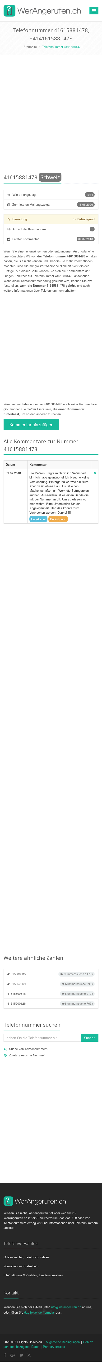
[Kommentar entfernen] (95, 473)
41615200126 (50, 1003)
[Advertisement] (51, 115)
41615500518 (50, 993)
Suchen (89, 1037)
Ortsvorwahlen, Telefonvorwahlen (26, 1257)
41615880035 (50, 974)
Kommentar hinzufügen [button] (31, 424)
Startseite (30, 46)
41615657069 (50, 984)
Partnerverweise (54, 1346)
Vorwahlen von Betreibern (21, 1266)
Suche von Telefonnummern (28, 1048)
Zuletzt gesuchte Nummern (27, 1055)
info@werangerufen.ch (66, 1307)
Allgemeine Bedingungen (63, 1342)
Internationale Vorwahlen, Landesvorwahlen (33, 1275)
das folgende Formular (39, 1312)
